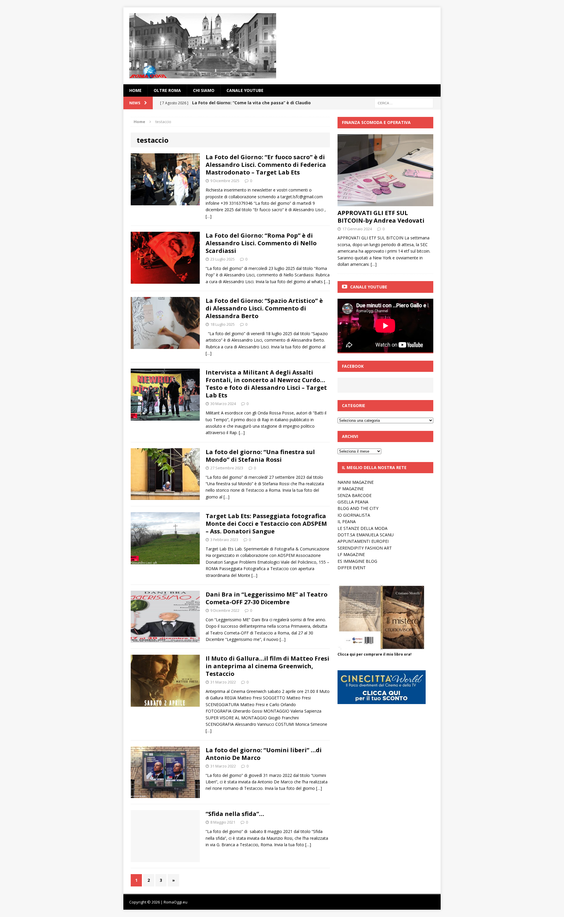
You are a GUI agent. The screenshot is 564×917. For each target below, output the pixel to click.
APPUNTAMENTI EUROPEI (363, 541)
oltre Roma (167, 90)
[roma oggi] (282, 45)
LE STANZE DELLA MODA (362, 528)
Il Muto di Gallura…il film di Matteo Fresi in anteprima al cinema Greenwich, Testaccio (267, 666)
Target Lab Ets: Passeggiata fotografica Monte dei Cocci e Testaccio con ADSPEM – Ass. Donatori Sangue (266, 523)
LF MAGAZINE (351, 554)
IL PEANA (347, 521)
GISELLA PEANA (353, 502)
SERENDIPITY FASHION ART (365, 548)
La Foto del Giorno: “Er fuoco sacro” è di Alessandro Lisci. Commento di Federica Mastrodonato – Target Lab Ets (266, 164)
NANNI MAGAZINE (356, 482)
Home (135, 90)
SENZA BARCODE (355, 495)
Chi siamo (203, 90)
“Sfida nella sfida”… (235, 814)
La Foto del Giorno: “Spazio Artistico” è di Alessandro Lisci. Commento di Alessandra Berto (264, 308)
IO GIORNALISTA (354, 515)
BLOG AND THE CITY (358, 508)
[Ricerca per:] (404, 102)
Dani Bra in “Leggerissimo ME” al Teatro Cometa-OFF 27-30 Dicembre (267, 598)
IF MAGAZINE (351, 488)
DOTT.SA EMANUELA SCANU (366, 535)
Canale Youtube (368, 287)
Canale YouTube (244, 90)
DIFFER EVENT (352, 567)
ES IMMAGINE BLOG (357, 561)
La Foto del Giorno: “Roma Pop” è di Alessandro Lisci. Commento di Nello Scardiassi (261, 243)
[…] (209, 216)
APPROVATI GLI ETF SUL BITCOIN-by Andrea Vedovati (381, 216)
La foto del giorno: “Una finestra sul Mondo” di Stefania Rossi (260, 455)
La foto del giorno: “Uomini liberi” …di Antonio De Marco (264, 754)
